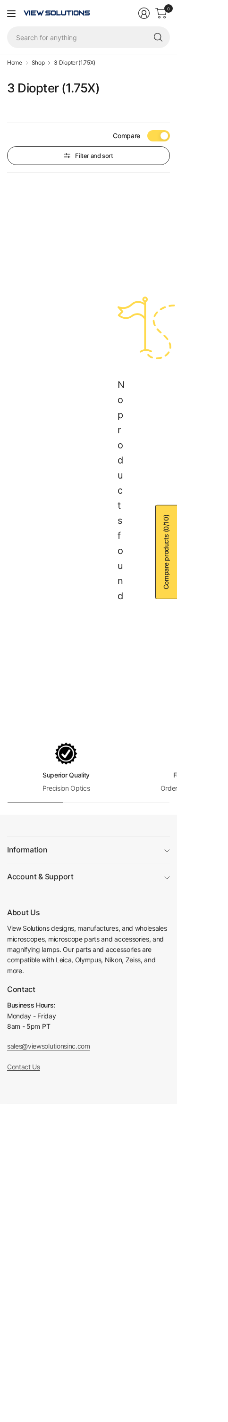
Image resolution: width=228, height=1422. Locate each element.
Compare (126, 136)
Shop (38, 63)
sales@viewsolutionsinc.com (48, 1046)
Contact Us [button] (23, 1067)
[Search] (158, 37)
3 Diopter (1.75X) (74, 63)
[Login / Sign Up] (143, 13)
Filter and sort (94, 155)
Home (14, 63)
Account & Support (40, 876)
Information (27, 849)
